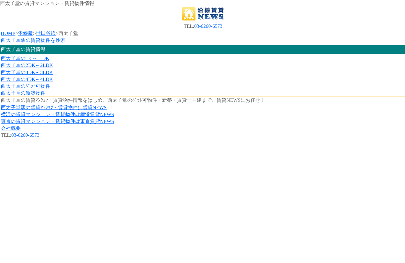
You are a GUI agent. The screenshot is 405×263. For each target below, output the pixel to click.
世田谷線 (46, 33)
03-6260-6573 (208, 26)
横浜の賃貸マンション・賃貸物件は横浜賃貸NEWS (57, 114)
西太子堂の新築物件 (23, 93)
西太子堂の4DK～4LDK (27, 79)
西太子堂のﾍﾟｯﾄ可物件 (25, 86)
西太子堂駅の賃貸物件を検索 (33, 40)
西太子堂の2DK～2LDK (27, 65)
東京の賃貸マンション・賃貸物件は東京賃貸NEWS (57, 121)
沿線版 (25, 33)
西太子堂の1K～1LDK (25, 58)
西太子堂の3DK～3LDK (27, 72)
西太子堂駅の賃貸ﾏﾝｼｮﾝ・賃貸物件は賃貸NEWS (54, 107)
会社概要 (11, 128)
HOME (8, 33)
